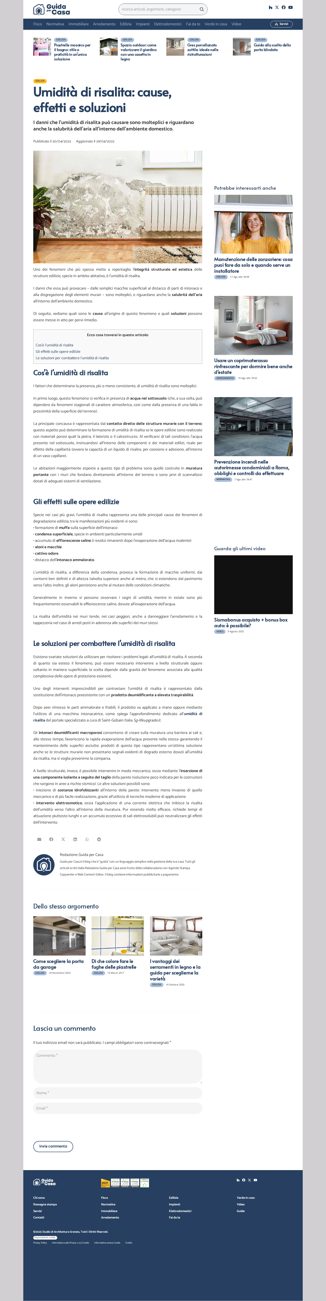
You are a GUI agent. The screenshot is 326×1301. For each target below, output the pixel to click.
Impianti (174, 1204)
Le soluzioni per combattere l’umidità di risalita (72, 358)
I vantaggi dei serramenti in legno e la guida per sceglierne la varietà (175, 970)
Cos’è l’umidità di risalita (54, 345)
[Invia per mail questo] (39, 839)
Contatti (38, 1217)
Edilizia (173, 1197)
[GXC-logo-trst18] (51, 9)
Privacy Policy (40, 1243)
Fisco (104, 1197)
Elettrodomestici (180, 1211)
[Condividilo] (51, 839)
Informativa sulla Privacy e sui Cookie (70, 1243)
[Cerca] (201, 9)
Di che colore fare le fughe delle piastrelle (114, 964)
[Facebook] (284, 7)
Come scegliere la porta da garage (58, 964)
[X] (277, 7)
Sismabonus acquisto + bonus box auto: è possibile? (251, 622)
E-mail (219, 93)
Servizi (37, 1211)
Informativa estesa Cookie (107, 1243)
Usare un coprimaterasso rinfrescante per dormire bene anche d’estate (253, 366)
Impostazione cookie (44, 1238)
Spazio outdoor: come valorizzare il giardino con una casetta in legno (139, 51)
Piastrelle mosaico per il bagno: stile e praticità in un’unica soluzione (72, 51)
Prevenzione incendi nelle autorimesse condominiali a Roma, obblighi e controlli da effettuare (251, 467)
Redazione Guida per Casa (81, 855)
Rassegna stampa (45, 1204)
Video (241, 1204)
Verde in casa (246, 1197)
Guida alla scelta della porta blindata (272, 47)
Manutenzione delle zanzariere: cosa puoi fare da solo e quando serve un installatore (253, 265)
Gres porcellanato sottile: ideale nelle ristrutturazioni (202, 49)
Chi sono (39, 1197)
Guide (241, 1211)
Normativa (108, 1204)
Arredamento (110, 1217)
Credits (128, 1243)
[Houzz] (270, 7)
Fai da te (174, 1217)
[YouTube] (290, 7)
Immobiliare (109, 1211)
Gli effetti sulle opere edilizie (58, 352)
